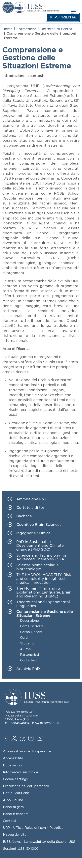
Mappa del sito (14, 834)
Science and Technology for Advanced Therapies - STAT (41, 557)
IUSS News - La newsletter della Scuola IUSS (39, 841)
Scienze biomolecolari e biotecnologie (37, 567)
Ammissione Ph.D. (32, 499)
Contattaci (28, 660)
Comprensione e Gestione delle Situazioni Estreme (44, 614)
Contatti (9, 820)
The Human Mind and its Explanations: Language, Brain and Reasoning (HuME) (43, 592)
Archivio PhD (28, 669)
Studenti (27, 643)
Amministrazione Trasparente (27, 751)
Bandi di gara (13, 807)
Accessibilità (13, 758)
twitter (14, 739)
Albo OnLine (13, 800)
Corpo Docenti (31, 632)
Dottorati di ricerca (56, 29)
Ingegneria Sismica (33, 533)
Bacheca (24, 516)
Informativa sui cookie (20, 772)
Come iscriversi (32, 626)
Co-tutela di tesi (31, 508)
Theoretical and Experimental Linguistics (43, 604)
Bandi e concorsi (16, 814)
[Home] (36, 4)
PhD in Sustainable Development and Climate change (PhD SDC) (40, 546)
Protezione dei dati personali (26, 786)
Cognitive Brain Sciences (38, 525)
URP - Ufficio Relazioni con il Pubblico (33, 827)
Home (7, 29)
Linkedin (23, 739)
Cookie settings (15, 779)
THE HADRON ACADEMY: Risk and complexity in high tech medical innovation (43, 579)
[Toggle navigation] (74, 11)
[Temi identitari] (8, 4)
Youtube (40, 739)
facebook (8, 739)
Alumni (25, 649)
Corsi (24, 637)
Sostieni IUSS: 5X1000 (20, 848)
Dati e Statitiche (16, 793)
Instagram (31, 739)
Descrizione (29, 620)
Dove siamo (12, 765)
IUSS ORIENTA (63, 17)
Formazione (26, 29)
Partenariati (29, 654)
